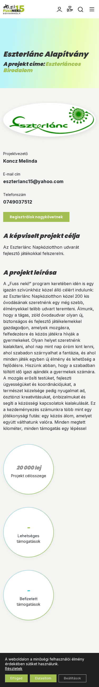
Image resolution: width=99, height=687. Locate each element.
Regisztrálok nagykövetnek (36, 217)
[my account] (59, 9)
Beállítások (72, 678)
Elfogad (16, 678)
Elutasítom (43, 678)
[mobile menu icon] (92, 9)
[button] (70, 9)
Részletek (13, 668)
